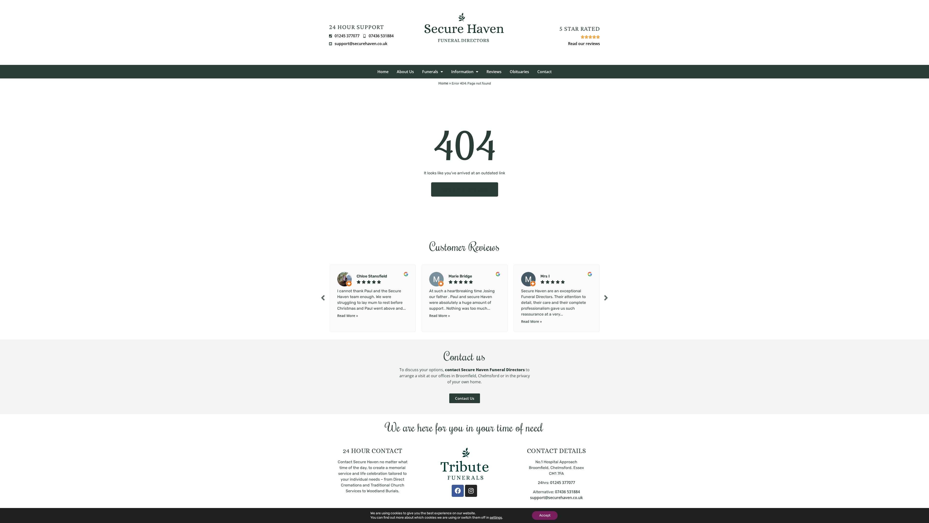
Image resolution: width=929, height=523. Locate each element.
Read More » (347, 315)
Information (462, 71)
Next (606, 297)
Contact (544, 71)
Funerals (430, 71)
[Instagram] (471, 491)
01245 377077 (562, 482)
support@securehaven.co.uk (556, 497)
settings (496, 517)
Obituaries (519, 71)
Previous (323, 297)
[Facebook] (458, 491)
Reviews (494, 71)
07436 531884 (567, 491)
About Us (405, 71)
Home (383, 71)
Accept (544, 515)
